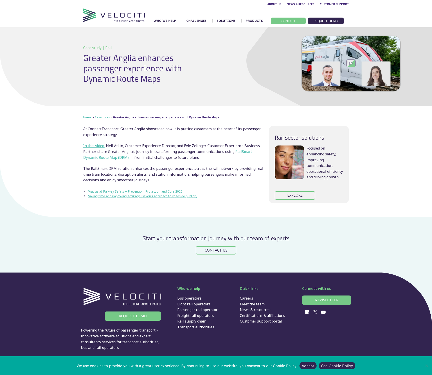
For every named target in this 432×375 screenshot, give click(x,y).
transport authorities (140, 341)
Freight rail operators (195, 315)
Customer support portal (261, 321)
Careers (246, 298)
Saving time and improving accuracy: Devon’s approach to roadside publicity (142, 196)
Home (87, 117)
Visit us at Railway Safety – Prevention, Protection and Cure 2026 (135, 191)
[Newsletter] (326, 300)
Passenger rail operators (198, 309)
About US (274, 4)
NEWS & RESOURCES (300, 4)
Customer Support (334, 4)
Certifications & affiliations (262, 315)
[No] (426, 366)
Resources (102, 117)
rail (98, 347)
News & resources (255, 309)
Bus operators (189, 298)
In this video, (94, 145)
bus (84, 347)
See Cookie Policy (337, 366)
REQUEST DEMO (133, 316)
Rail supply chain (191, 321)
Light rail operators (193, 304)
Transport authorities (195, 327)
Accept (308, 366)
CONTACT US (216, 250)
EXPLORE (295, 195)
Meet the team (252, 304)
